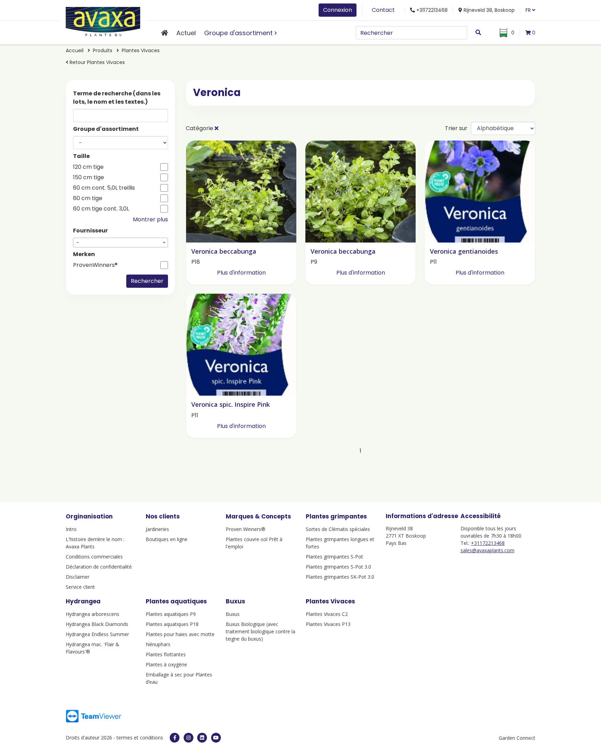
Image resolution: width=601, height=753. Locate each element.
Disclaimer (77, 576)
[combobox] (120, 242)
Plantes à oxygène (166, 664)
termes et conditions (140, 737)
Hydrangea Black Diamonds (97, 624)
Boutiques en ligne (166, 539)
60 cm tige (87, 198)
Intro (71, 529)
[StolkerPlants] (216, 738)
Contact (383, 10)
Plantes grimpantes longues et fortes (340, 543)
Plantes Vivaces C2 (327, 614)
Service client (80, 587)
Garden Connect (517, 738)
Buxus (233, 614)
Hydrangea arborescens (92, 614)
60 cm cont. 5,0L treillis (104, 188)
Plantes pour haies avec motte (180, 634)
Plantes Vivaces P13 (328, 624)
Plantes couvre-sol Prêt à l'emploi (254, 543)
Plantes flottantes (166, 654)
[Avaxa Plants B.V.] (103, 20)
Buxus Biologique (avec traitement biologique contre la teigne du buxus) (260, 631)
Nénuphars (158, 644)
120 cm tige (88, 167)
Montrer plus (150, 219)
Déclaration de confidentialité (99, 566)
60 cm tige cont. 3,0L (101, 209)
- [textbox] (77, 243)
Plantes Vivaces (141, 50)
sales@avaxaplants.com (487, 550)
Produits (103, 50)
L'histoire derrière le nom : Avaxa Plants (95, 543)
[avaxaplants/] (188, 738)
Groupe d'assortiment (238, 33)
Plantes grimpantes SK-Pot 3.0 (340, 576)
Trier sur (456, 128)
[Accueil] (164, 33)
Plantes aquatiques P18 (172, 624)
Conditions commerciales (94, 556)
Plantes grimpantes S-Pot (334, 556)
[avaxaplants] (174, 738)
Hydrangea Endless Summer (97, 634)
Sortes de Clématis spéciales (338, 529)
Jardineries (157, 529)
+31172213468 (488, 543)
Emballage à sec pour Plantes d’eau (179, 678)
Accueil (74, 50)
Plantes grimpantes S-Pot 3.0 (338, 566)
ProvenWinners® (95, 265)
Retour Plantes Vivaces (96, 62)
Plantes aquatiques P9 (171, 614)
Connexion (337, 10)
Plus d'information (241, 273)
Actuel (186, 33)
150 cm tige (88, 177)
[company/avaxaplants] (202, 738)
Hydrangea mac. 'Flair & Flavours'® (92, 648)
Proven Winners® (245, 529)
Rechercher (147, 281)
